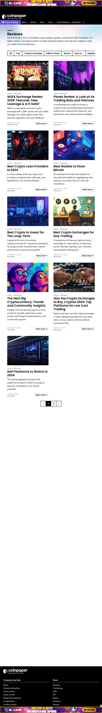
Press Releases (63, 22)
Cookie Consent (10, 704)
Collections (76, 22)
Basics (67, 53)
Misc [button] (42, 22)
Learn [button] (50, 22)
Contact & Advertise (11, 688)
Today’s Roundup (33, 53)
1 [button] (48, 403)
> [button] (58, 403)
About (5, 685)
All (10, 53)
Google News (8, 701)
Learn (9, 93)
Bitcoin (55, 698)
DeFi (55, 691)
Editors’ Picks (53, 53)
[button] (63, 22)
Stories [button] (33, 22)
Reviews (17, 93)
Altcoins (56, 704)
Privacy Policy (9, 691)
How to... (79, 53)
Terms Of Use (9, 695)
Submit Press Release (12, 698)
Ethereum (57, 701)
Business (56, 685)
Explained (92, 53)
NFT (54, 695)
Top (18, 53)
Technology (58, 688)
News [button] (24, 22)
